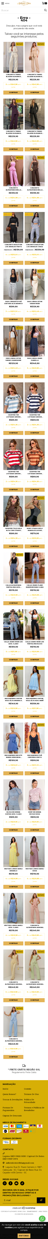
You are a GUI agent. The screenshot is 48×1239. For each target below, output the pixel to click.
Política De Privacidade (29, 1101)
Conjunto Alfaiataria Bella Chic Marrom (34, 189)
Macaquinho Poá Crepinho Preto (34, 756)
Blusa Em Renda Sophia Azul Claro (13, 813)
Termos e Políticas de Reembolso (34, 1109)
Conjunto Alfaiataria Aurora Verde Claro (34, 983)
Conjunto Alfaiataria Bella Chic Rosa (13, 189)
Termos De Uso (31, 1094)
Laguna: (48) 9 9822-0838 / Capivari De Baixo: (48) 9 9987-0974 (23, 1157)
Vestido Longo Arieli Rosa (34, 870)
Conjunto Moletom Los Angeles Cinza (34, 246)
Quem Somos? (9, 1094)
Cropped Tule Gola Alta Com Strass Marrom (13, 529)
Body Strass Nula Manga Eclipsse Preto (35, 529)
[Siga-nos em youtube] (16, 1183)
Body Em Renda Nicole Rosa (34, 813)
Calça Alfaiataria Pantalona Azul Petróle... (13, 586)
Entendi (24, 1236)
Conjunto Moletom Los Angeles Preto (13, 246)
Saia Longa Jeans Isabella (34, 359)
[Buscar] (45, 10)
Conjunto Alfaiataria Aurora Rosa (34, 926)
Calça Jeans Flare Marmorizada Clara (34, 586)
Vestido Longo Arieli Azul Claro (13, 926)
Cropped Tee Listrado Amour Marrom (35, 473)
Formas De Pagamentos (8, 1109)
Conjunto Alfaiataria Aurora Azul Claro (13, 1040)
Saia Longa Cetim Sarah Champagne (13, 359)
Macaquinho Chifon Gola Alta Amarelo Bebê (13, 700)
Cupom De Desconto (12, 1116)
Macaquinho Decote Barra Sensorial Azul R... (13, 756)
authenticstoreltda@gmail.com (20, 1163)
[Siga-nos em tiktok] (22, 1183)
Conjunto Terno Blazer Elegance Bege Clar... (13, 76)
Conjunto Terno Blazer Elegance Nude (34, 76)
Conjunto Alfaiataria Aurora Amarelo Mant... (13, 983)
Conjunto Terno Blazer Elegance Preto (34, 132)
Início (5, 1089)
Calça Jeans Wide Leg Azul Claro (13, 643)
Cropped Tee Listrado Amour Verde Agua (13, 416)
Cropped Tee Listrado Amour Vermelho (13, 473)
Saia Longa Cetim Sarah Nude (34, 303)
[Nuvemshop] (24, 1209)
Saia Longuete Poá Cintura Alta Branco (13, 303)
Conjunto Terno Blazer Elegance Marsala (13, 132)
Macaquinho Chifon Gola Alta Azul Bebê (34, 700)
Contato (27, 1089)
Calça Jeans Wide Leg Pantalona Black (34, 643)
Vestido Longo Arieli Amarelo (13, 870)
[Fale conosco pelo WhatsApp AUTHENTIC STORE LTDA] (42, 1219)
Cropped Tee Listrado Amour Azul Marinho (35, 416)
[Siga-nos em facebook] (11, 1183)
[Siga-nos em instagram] (5, 1183)
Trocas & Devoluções (13, 1100)
